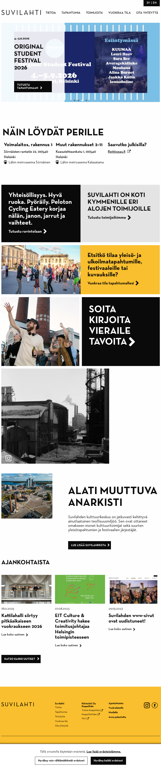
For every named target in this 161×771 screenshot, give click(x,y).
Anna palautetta (117, 717)
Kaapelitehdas (89, 714)
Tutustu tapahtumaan (48, 86)
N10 (84, 718)
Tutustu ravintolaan (21, 231)
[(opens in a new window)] (147, 705)
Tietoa (51, 13)
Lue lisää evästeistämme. (104, 751)
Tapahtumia (70, 13)
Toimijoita (94, 13)
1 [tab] (75, 101)
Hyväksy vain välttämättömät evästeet (61, 760)
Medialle (113, 712)
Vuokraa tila (119, 13)
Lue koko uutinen (12, 634)
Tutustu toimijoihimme (107, 217)
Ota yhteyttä (147, 13)
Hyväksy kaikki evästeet (108, 760)
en (155, 2)
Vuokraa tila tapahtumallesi (111, 283)
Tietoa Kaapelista (91, 710)
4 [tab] (86, 101)
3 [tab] (82, 101)
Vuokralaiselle (116, 708)
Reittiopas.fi (116, 152)
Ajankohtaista (116, 703)
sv (148, 2)
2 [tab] (78, 101)
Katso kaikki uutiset (20, 659)
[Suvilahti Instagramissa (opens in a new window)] (55, 415)
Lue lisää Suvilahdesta (88, 545)
